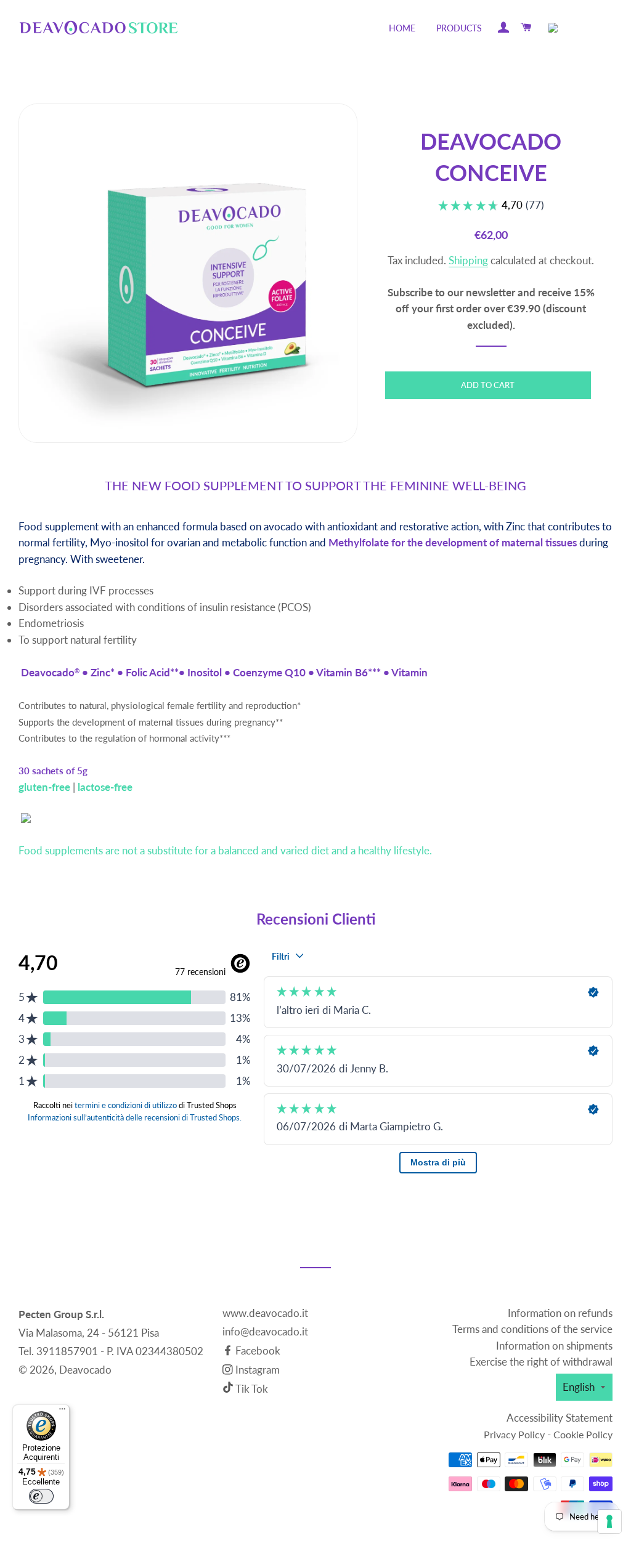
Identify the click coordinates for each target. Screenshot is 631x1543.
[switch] (41, 1496)
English (579, 1386)
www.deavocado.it (265, 1312)
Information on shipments (554, 1345)
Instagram (256, 1369)
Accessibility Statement (560, 1417)
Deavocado (85, 1369)
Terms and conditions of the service (532, 1328)
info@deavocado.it (265, 1331)
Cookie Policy (583, 1434)
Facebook (256, 1350)
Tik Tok (251, 1388)
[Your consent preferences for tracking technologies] (609, 1521)
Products (459, 28)
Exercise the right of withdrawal (541, 1361)
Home (402, 28)
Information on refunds (560, 1312)
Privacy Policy (514, 1434)
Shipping (468, 260)
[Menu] (62, 1411)
